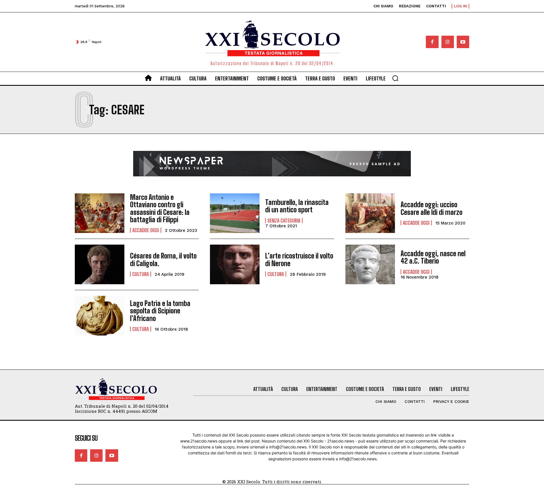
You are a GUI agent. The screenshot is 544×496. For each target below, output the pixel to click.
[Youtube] (463, 42)
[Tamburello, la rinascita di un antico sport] (235, 213)
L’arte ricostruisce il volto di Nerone (299, 259)
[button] (395, 78)
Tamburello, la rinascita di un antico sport (297, 206)
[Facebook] (432, 42)
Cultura (140, 274)
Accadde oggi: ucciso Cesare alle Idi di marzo (431, 208)
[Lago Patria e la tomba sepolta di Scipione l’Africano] (99, 315)
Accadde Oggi (145, 230)
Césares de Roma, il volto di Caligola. (163, 259)
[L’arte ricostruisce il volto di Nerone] (235, 264)
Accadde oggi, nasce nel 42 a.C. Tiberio (433, 257)
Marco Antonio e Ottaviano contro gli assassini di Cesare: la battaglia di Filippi (160, 208)
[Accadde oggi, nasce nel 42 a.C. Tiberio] (370, 264)
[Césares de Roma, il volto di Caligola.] (99, 264)
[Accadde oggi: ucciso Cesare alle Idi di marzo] (370, 213)
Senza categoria (283, 220)
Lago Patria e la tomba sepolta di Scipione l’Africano (160, 310)
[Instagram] (447, 42)
